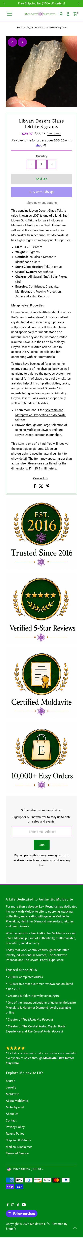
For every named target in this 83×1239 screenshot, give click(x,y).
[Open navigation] (9, 14)
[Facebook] (7, 1205)
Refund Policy (15, 1133)
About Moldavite (17, 1101)
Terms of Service (17, 1153)
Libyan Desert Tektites (30, 435)
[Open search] (61, 14)
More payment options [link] (41, 203)
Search (10, 1081)
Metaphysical (15, 1107)
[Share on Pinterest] (47, 487)
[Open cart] (75, 14)
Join (42, 845)
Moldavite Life (39, 1224)
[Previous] (12, 42)
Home (20, 27)
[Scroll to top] (75, 1228)
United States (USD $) (26, 1169)
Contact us (40, 478)
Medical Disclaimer (19, 1147)
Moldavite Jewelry (39, 430)
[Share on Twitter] (41, 487)
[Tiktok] (18, 1205)
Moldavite (12, 1094)
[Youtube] (24, 1205)
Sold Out (41, 179)
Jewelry (11, 1087)
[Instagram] (12, 1205)
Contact (11, 1120)
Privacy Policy (15, 1127)
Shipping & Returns (18, 1140)
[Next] (22, 42)
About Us (12, 1114)
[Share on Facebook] (35, 487)
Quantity (41, 156)
